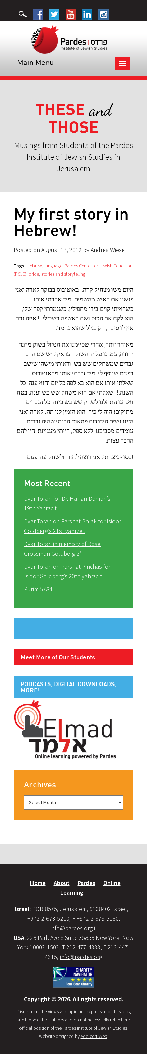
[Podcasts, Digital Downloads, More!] (65, 728)
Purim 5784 (38, 589)
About (62, 883)
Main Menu (35, 62)
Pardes (86, 883)
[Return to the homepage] (69, 39)
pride (34, 274)
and (73, 118)
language (53, 266)
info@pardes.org (81, 957)
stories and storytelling (63, 274)
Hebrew (34, 266)
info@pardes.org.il (73, 928)
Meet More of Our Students (58, 657)
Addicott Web (94, 1036)
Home (38, 883)
